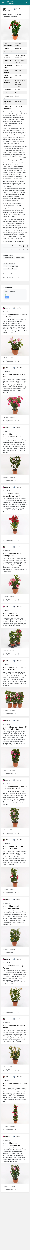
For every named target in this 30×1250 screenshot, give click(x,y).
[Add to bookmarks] (19, 277)
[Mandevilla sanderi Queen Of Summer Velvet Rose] (15, 747)
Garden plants (20, 257)
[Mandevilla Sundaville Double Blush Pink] (15, 335)
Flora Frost (19, 9)
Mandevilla (8, 9)
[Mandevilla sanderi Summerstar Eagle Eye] (15, 1163)
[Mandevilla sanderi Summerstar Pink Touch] (15, 454)
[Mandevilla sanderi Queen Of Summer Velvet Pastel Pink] (15, 807)
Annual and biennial (9, 257)
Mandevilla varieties (9, 263)
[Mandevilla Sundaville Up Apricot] (15, 986)
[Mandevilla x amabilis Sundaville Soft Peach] (15, 926)
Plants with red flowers (10, 269)
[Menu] (3, 2)
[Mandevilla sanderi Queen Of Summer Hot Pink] (15, 866)
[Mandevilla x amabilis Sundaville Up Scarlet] (15, 514)
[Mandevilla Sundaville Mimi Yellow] (15, 1044)
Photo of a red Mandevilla (11, 266)
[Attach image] (5, 295)
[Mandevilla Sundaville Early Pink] (15, 394)
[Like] (4, 277)
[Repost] (16, 277)
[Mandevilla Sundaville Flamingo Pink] (15, 573)
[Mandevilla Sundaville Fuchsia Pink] (15, 1103)
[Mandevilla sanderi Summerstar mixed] (15, 630)
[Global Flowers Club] (11, 2)
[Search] (27, 2)
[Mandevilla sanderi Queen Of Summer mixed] (15, 687)
